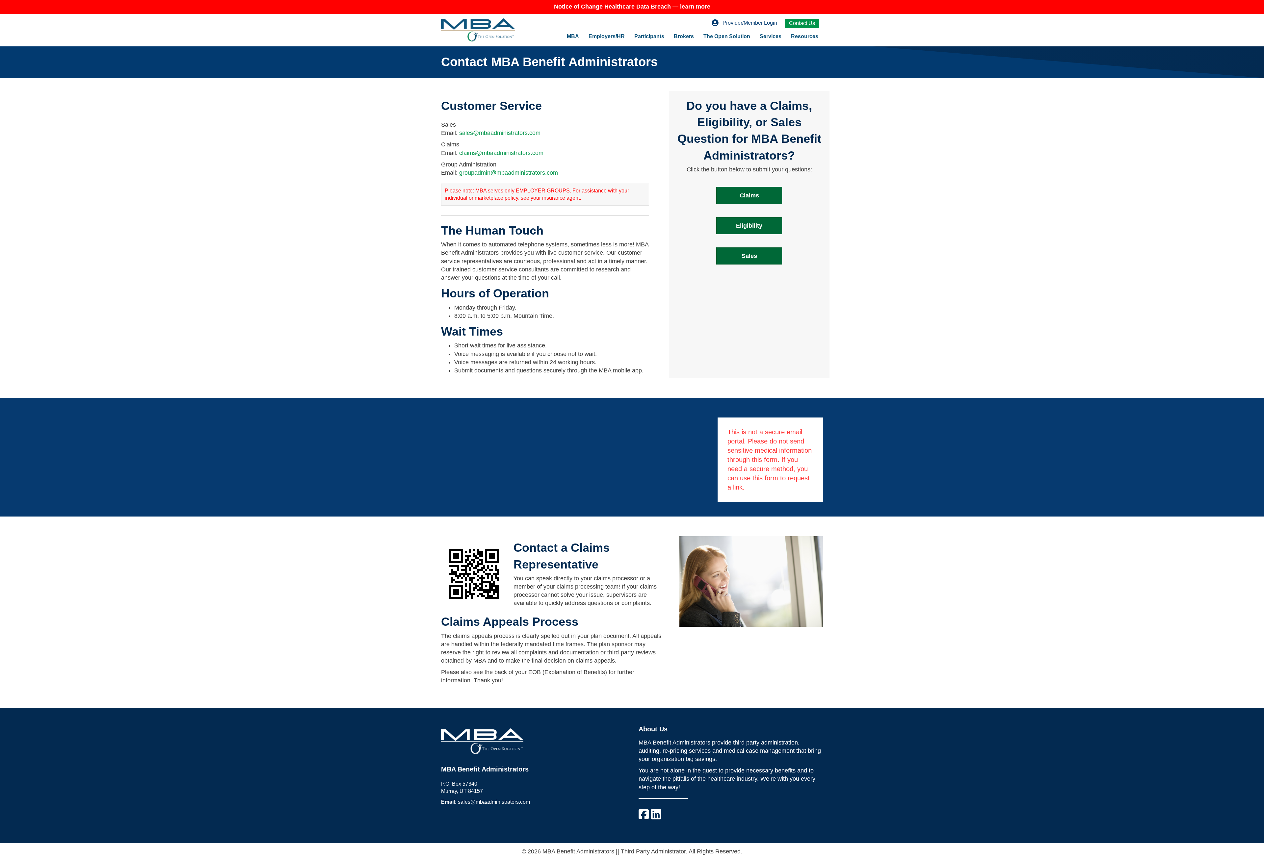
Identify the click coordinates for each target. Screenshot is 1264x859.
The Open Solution (726, 36)
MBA (573, 36)
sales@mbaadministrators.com (499, 133)
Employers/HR (607, 36)
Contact (536, 547)
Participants (649, 36)
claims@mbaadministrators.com (501, 153)
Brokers (684, 36)
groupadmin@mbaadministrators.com (508, 172)
